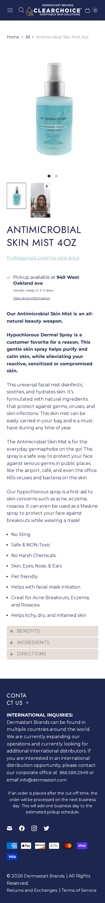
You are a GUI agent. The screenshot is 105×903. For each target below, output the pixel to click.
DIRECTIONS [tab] (31, 653)
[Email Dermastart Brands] (13, 828)
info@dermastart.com (43, 780)
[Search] (21, 10)
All (27, 37)
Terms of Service (79, 890)
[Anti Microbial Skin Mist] (52, 108)
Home (13, 37)
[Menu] (10, 10)
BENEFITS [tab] (28, 631)
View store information (31, 298)
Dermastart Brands (44, 876)
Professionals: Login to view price (43, 258)
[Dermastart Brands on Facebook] (25, 828)
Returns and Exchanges (32, 890)
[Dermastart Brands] (53, 10)
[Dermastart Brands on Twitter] (50, 828)
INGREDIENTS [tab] (33, 642)
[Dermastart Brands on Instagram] (37, 828)
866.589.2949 (74, 772)
